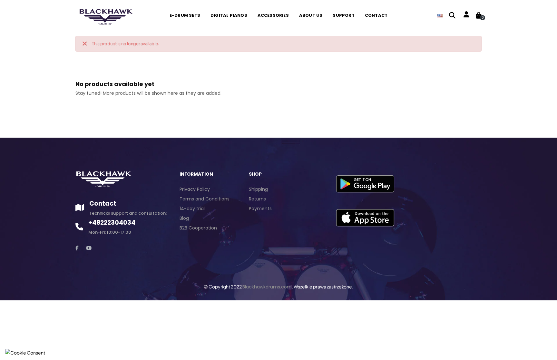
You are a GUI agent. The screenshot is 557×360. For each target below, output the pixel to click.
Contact (102, 203)
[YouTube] (89, 248)
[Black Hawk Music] (105, 15)
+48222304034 (111, 222)
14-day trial (192, 208)
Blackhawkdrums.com (267, 287)
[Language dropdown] (440, 15)
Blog (184, 218)
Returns (257, 199)
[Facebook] (76, 248)
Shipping (258, 189)
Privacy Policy (195, 189)
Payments (260, 208)
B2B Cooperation (198, 228)
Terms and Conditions (205, 199)
